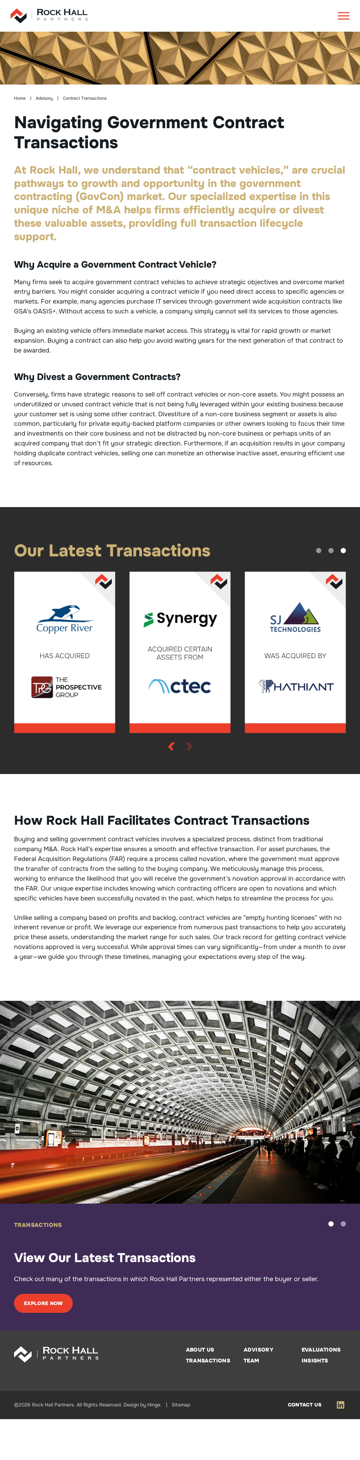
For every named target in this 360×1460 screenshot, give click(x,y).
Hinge (153, 1446)
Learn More (41, 1344)
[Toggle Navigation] (343, 16)
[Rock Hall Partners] (49, 15)
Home (20, 98)
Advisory (44, 98)
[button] (318, 550)
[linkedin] (340, 1446)
